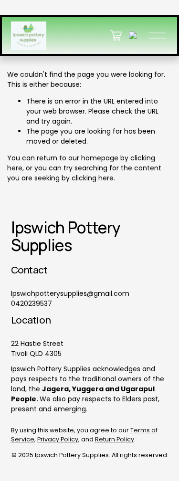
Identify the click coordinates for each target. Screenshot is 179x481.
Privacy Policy (57, 439)
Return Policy (114, 439)
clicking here (93, 178)
